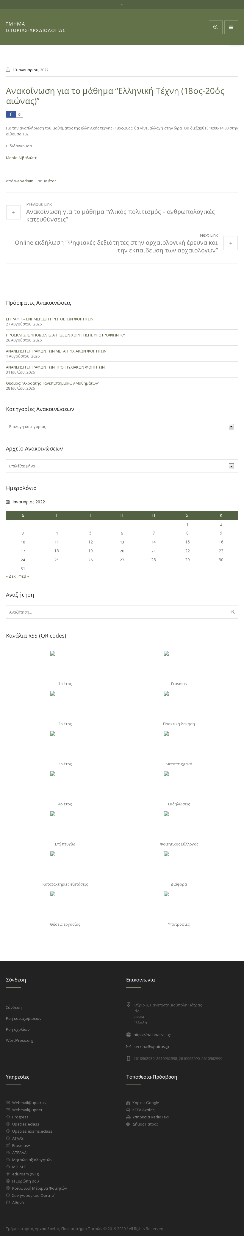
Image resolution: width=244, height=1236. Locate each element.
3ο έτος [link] (49, 181)
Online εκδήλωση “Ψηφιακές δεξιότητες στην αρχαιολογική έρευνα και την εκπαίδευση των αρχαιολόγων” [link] (116, 246)
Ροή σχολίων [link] (17, 1029)
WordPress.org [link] (19, 1040)
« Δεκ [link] (11, 576)
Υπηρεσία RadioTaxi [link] (150, 1117)
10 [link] (23, 542)
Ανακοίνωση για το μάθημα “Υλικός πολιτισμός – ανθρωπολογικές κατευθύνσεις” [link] (120, 215)
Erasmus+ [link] (21, 1145)
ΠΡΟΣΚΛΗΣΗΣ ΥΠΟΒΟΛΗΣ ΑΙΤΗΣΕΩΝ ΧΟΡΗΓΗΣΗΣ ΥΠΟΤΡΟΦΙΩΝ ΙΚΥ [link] (65, 335)
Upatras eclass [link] (25, 1124)
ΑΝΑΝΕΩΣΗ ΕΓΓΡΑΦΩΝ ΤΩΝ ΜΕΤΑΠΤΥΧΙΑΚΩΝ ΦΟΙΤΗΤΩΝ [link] (56, 351)
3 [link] (23, 533)
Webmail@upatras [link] (29, 1102)
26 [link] (90, 559)
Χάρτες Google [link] (145, 1102)
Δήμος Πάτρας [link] (145, 1124)
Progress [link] (20, 1117)
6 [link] (122, 533)
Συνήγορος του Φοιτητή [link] (34, 1195)
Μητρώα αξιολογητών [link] (32, 1159)
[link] (231, 27)
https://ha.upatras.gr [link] (152, 1034)
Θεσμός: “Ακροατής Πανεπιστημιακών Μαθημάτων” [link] (52, 383)
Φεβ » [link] (23, 576)
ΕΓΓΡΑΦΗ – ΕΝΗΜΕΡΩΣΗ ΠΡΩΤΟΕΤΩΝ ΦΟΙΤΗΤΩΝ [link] (49, 319)
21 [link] (153, 551)
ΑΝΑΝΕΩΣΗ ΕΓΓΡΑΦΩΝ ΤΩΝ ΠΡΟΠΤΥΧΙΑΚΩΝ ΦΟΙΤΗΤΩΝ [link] (55, 367)
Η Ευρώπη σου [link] (25, 1181)
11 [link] (56, 542)
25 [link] (56, 559)
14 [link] (153, 542)
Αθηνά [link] (18, 1202)
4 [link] (57, 533)
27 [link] (122, 559)
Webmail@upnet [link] (27, 1109)
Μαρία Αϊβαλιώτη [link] (21, 157)
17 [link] (23, 551)
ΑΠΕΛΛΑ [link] (19, 1152)
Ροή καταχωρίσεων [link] (23, 1018)
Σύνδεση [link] (14, 1007)
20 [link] (122, 551)
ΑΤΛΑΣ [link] (18, 1138)
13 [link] (122, 542)
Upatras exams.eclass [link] (32, 1131)
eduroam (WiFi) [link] (25, 1174)
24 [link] (23, 559)
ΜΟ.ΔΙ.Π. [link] (19, 1166)
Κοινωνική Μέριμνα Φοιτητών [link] (39, 1188)
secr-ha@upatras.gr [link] (152, 1046)
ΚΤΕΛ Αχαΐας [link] (143, 1109)
